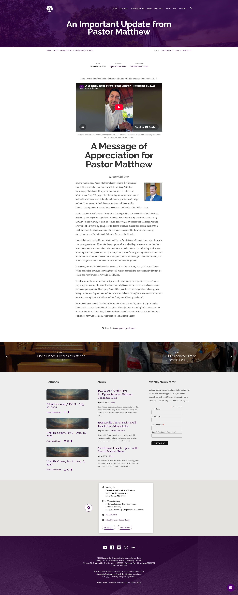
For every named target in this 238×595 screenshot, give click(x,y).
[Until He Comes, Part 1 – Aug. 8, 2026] (67, 455)
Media (149, 9)
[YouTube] (105, 547)
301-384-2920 (111, 515)
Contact (182, 9)
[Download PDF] (68, 412)
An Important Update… (84, 50)
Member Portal (123, 582)
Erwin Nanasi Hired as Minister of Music (61, 358)
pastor (122, 328)
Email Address (157, 424)
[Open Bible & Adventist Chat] (231, 588)
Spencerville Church (118, 66)
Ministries (158, 9)
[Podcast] (126, 547)
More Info (108, 527)
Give (175, 9)
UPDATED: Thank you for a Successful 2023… (177, 358)
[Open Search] (191, 9)
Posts (55, 50)
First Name (155, 409)
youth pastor (131, 328)
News (145, 66)
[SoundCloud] (133, 547)
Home (115, 9)
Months (186, 50)
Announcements (137, 9)
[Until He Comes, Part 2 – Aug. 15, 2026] (67, 427)
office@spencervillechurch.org (117, 520)
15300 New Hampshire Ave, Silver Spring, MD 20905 (136, 563)
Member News (66, 50)
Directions (125, 527)
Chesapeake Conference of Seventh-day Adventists (114, 574)
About (168, 9)
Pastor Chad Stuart (53, 412)
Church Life (115, 431)
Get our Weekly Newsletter (106, 582)
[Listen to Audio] (68, 441)
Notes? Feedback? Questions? (163, 432)
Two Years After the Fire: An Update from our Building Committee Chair (115, 394)
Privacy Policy (136, 558)
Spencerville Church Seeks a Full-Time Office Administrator (117, 424)
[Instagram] (119, 547)
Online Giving (136, 582)
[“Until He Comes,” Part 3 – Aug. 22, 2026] (67, 398)
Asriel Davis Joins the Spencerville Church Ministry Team (118, 449)
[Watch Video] (65, 412)
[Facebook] (112, 547)
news (117, 328)
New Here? (124, 9)
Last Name (155, 416)
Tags (177, 50)
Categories (166, 50)
